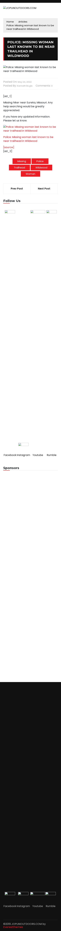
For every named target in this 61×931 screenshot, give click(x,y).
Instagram (23, 455)
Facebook (10, 455)
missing (21, 161)
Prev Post (17, 188)
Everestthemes (13, 927)
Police (40, 161)
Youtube (38, 455)
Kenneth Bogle (25, 85)
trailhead (19, 167)
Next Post (44, 188)
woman (30, 174)
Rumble (51, 455)
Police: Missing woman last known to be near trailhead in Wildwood (28, 139)
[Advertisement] (30, 507)
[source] (8, 147)
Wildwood (41, 167)
